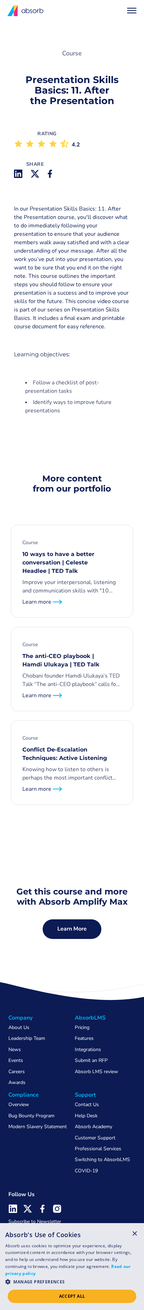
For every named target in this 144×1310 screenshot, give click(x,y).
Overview (18, 1104)
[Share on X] (35, 174)
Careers (16, 1071)
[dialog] (72, 1266)
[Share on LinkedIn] (18, 174)
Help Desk (86, 1115)
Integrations (88, 1049)
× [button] (135, 1233)
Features (84, 1038)
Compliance (23, 1095)
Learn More (72, 929)
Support (85, 1095)
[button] (132, 10)
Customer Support (95, 1137)
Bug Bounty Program (31, 1115)
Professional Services (98, 1148)
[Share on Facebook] (52, 174)
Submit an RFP (91, 1060)
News (14, 1049)
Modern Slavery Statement (37, 1126)
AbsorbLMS (90, 1018)
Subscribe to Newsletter (34, 1221)
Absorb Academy (93, 1126)
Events (15, 1060)
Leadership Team (26, 1038)
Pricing (82, 1027)
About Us (18, 1027)
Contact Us (87, 1104)
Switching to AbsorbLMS (102, 1159)
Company (20, 1018)
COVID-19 (86, 1170)
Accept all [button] (72, 1296)
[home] (25, 10)
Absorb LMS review (96, 1071)
